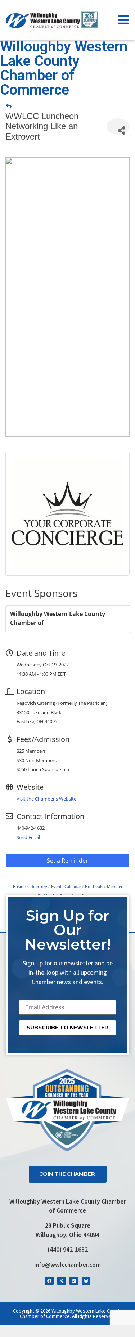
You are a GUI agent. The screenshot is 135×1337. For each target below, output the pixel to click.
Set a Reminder (67, 861)
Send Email (28, 837)
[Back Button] (9, 106)
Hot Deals (94, 886)
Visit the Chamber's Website (46, 799)
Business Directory (30, 886)
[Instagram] (86, 1281)
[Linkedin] (73, 1281)
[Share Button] (118, 126)
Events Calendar (66, 886)
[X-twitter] (61, 1281)
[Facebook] (49, 1281)
